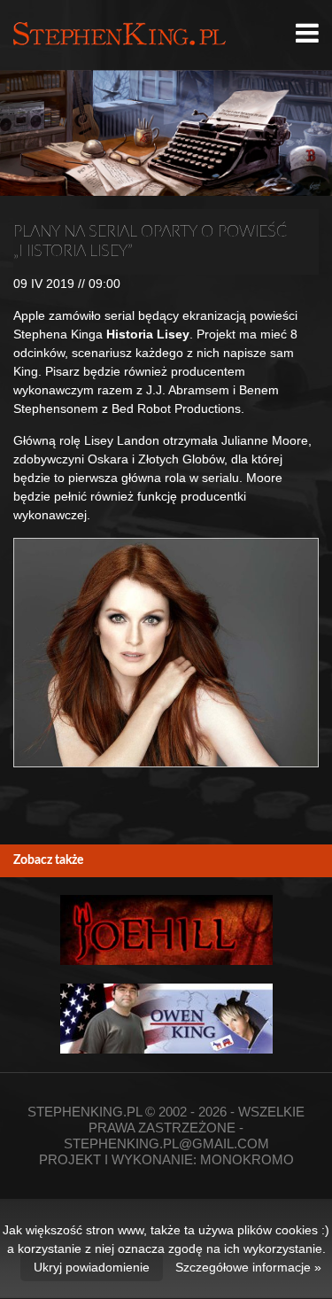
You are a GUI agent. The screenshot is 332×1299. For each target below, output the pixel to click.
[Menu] (307, 34)
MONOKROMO (247, 1159)
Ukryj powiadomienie (92, 1267)
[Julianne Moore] (166, 652)
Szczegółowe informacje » (248, 1267)
